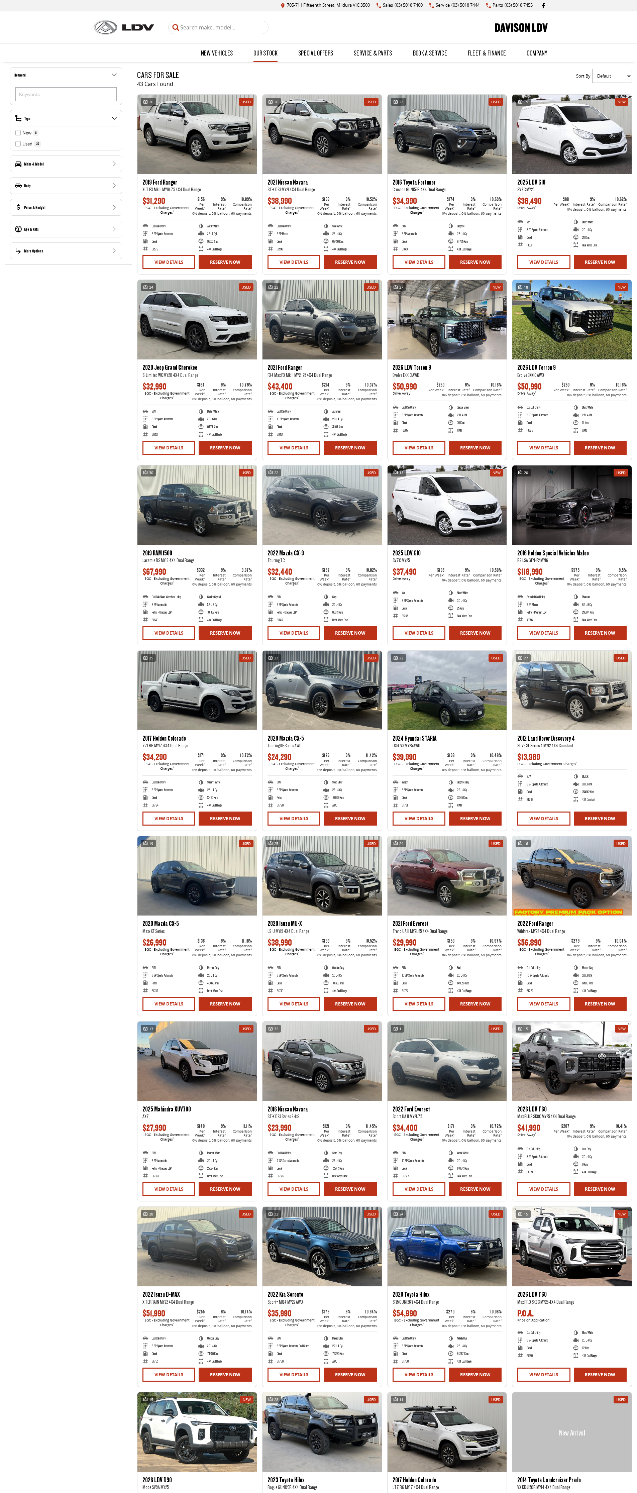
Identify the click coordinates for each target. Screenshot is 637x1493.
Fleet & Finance (487, 52)
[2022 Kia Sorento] (322, 1246)
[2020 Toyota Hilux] (447, 1246)
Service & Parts (373, 52)
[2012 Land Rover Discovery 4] (572, 690)
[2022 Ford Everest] (447, 1061)
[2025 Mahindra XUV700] (197, 1061)
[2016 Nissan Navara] (322, 1061)
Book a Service (430, 52)
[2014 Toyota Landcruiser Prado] (572, 1432)
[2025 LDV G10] (572, 134)
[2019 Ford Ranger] (197, 134)
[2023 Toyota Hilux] (322, 1432)
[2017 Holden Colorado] (197, 690)
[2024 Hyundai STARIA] (447, 690)
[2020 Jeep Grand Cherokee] (197, 319)
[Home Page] (124, 27)
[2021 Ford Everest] (447, 876)
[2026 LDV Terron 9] (447, 319)
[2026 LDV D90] (197, 1432)
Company (537, 52)
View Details (168, 262)
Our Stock (265, 52)
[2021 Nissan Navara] (322, 134)
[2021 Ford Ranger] (322, 319)
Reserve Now (225, 262)
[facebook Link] (543, 5)
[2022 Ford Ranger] (572, 876)
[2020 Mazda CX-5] (322, 690)
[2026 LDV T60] (572, 1061)
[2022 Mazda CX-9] (322, 505)
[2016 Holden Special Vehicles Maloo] (572, 505)
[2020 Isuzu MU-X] (322, 876)
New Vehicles (217, 52)
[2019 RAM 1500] (197, 505)
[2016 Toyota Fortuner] (447, 134)
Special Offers (315, 52)
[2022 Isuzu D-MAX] (197, 1246)
